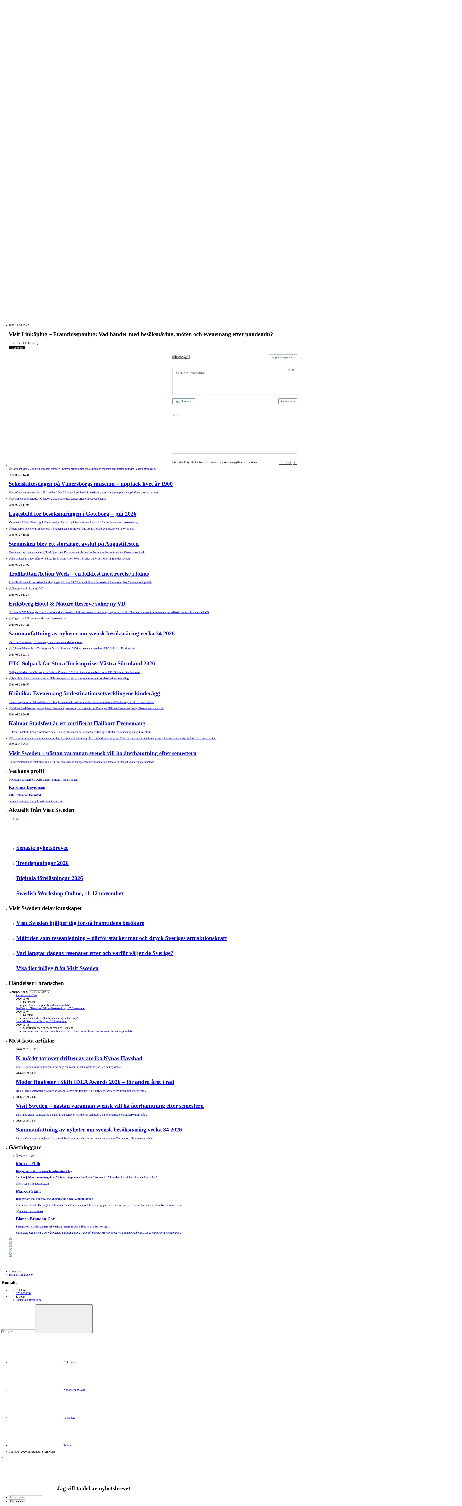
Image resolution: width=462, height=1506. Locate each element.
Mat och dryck (24, 199)
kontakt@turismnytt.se (29, 1299)
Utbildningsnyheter (27, 115)
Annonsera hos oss (74, 1389)
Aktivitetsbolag (24, 69)
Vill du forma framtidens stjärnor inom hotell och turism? (48, 276)
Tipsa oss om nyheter (21, 1274)
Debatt (19, 124)
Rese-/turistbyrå (25, 89)
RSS (11, 305)
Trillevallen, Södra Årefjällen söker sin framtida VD (45, 283)
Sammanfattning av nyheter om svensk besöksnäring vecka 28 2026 (54, 286)
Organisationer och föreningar (33, 209)
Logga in (14, 241)
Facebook (69, 1417)
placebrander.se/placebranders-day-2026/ (46, 1005)
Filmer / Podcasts (25, 134)
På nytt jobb (23, 111)
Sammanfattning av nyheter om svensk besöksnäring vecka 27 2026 (54, 289)
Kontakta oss (16, 18)
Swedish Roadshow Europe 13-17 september (41, 1021)
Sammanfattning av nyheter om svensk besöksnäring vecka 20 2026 (54, 296)
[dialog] (231, 1479)
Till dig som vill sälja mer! (30, 232)
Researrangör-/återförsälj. (30, 92)
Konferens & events (27, 82)
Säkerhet (21, 212)
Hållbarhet (22, 137)
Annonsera (15, 15)
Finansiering (23, 131)
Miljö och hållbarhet (27, 202)
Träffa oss (14, 25)
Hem (11, 63)
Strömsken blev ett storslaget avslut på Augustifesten (45, 257)
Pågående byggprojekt (28, 147)
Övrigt (19, 225)
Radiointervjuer (25, 154)
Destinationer (23, 76)
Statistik (20, 163)
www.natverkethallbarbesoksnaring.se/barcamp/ (50, 1018)
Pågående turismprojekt (29, 150)
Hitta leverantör (17, 170)
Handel (20, 79)
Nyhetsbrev (70, 1362)
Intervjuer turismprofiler (29, 141)
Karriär (13, 102)
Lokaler (20, 193)
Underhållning (24, 215)
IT (17, 183)
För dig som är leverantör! (30, 228)
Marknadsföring (25, 144)
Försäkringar (23, 176)
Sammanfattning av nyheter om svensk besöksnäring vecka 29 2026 (54, 280)
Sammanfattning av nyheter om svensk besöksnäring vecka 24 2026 (54, 293)
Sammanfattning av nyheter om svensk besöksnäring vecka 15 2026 (54, 299)
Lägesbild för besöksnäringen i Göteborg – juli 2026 (45, 254)
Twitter (67, 1445)
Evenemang (22, 128)
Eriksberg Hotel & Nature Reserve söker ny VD (43, 270)
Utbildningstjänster (26, 219)
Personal (21, 206)
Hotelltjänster (23, 180)
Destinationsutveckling (22, 98)
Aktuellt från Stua (26, 167)
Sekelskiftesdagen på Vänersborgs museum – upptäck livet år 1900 (54, 251)
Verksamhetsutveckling (29, 222)
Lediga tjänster (24, 108)
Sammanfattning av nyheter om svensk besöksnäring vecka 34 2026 (54, 273)
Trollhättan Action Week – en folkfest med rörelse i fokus (48, 260)
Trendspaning (23, 160)
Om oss (13, 22)
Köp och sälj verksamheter (31, 189)
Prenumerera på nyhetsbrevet (26, 310)
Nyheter (13, 66)
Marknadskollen (18, 118)
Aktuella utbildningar (28, 105)
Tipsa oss (14, 12)
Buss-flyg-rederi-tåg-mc (29, 95)
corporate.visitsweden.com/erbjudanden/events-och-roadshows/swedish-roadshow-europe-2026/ (77, 1031)
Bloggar (20, 121)
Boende (20, 72)
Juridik (20, 186)
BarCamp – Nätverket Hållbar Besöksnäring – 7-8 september (50, 1008)
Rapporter (21, 157)
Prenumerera (16, 1501)
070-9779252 (23, 1293)
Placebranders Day (26, 995)
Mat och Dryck (24, 85)
